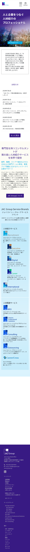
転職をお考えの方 (9, 493)
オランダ (22, 420)
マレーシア (7, 414)
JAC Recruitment (9, 505)
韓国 (4, 417)
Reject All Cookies (15, 544)
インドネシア (17, 414)
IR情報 (6, 483)
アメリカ (14, 420)
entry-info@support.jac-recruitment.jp (12, 467)
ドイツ (7, 420)
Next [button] (26, 46)
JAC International (10, 512)
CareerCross (8, 518)
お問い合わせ (8, 490)
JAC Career (9, 511)
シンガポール (22, 411)
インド (18, 417)
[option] (15, 27)
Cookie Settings (15, 541)
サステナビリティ (9, 485)
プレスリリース (9, 486)
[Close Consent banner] (27, 528)
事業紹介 (7, 481)
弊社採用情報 (8, 488)
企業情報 (7, 479)
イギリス (24, 417)
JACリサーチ (8, 498)
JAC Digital (9, 509)
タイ (25, 414)
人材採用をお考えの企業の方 (12, 495)
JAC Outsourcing (9, 519)
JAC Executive (10, 507)
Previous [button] (18, 46)
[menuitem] (25, 4)
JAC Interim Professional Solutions (14, 516)
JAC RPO (7, 514)
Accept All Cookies (15, 548)
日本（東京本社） (9, 411)
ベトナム (10, 417)
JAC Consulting (9, 521)
